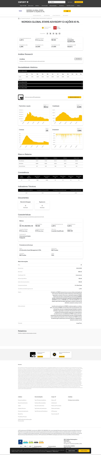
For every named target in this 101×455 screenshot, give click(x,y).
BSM (25, 446)
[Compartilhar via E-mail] (59, 33)
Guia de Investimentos (23, 403)
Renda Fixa (20, 414)
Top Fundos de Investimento (41, 408)
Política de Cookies (55, 408)
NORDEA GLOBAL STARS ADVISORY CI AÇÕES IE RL (42, 18)
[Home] (18, 18)
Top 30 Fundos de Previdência (41, 411)
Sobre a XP (53, 400)
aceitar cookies (84, 450)
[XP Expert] (23, 2)
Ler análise (78, 58)
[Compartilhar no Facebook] (47, 33)
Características (56, 15)
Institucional (54, 403)
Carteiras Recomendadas (40, 403)
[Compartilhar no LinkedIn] (56, 33)
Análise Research (37, 15)
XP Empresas (54, 411)
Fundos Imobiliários (22, 400)
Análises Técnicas (22, 408)
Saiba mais (55, 451)
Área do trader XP (55, 414)
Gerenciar (48, 451)
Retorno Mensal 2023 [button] (23, 85)
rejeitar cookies (72, 450)
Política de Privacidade (56, 405)
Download (25, 207)
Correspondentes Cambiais (37, 447)
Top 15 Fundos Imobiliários (40, 400)
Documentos (47, 15)
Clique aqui (40, 356)
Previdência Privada (22, 416)
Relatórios (65, 15)
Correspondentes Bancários (51, 447)
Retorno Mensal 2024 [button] (23, 82)
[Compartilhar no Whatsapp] (53, 33)
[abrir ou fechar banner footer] (98, 449)
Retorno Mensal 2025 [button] (23, 71)
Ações (19, 405)
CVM (30, 446)
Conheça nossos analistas (73, 400)
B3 (21, 446)
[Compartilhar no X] (50, 33)
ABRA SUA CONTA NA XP (74, 97)
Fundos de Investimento (25, 18)
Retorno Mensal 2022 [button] (23, 87)
